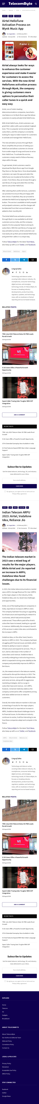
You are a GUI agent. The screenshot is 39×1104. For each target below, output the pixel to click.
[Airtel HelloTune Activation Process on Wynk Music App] (19, 50)
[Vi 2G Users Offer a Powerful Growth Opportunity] (19, 354)
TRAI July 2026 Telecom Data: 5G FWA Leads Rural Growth (17, 335)
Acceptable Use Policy (9, 1070)
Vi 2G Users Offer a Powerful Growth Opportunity (15, 368)
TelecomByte (12, 242)
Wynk (24, 251)
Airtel (5, 16)
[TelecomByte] (20, 4)
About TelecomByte (8, 1034)
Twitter (22, 245)
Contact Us (5, 1048)
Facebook (31, 245)
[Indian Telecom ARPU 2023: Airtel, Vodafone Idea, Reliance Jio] (19, 542)
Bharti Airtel (7, 251)
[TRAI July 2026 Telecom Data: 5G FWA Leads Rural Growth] (19, 320)
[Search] (36, 3)
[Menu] (3, 3)
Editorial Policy (7, 1041)
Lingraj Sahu (11, 34)
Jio (10, 507)
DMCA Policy (6, 1074)
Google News (6, 1096)
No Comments (23, 37)
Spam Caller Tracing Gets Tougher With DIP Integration (17, 402)
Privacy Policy (16, 494)
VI (27, 507)
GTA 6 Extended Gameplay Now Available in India (18, 444)
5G (3, 1012)
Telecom (17, 16)
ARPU (5, 738)
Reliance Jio (23, 738)
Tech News (30, 242)
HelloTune (17, 251)
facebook (5, 1089)
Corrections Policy (8, 1044)
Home (4, 1005)
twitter (4, 1093)
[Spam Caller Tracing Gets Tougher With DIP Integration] (19, 387)
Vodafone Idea (7, 741)
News (10, 16)
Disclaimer (5, 1067)
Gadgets (4, 1015)
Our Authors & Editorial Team (11, 1038)
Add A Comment (19, 415)
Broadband (5, 1019)
